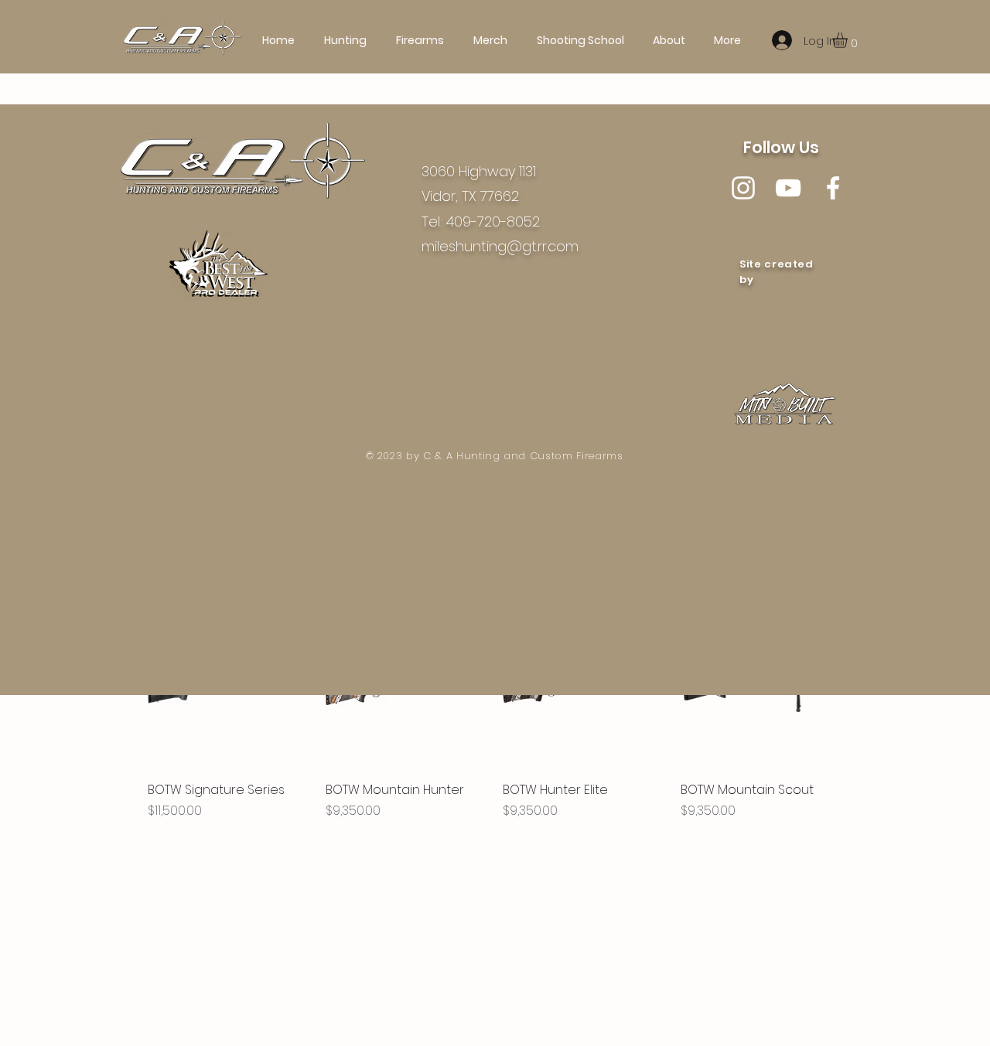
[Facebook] (833, 187)
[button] (848, 40)
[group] (495, 731)
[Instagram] (743, 187)
